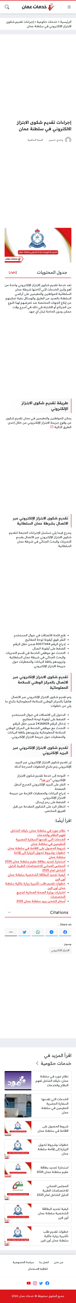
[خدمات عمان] (38, 7)
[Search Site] (7, 7)
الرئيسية (65, 22)
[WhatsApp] (38, 932)
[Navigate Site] (69, 7)
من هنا (45, 780)
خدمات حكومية (47, 22)
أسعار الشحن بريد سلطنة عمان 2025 (40, 901)
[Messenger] (51, 932)
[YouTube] (28, 1283)
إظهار (13, 272)
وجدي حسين (56, 139)
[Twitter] (24, 932)
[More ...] (11, 932)
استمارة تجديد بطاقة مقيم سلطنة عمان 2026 (35, 861)
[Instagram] (34, 1283)
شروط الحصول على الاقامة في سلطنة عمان (36, 848)
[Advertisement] (38, 77)
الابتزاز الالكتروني (60, 950)
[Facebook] (65, 932)
